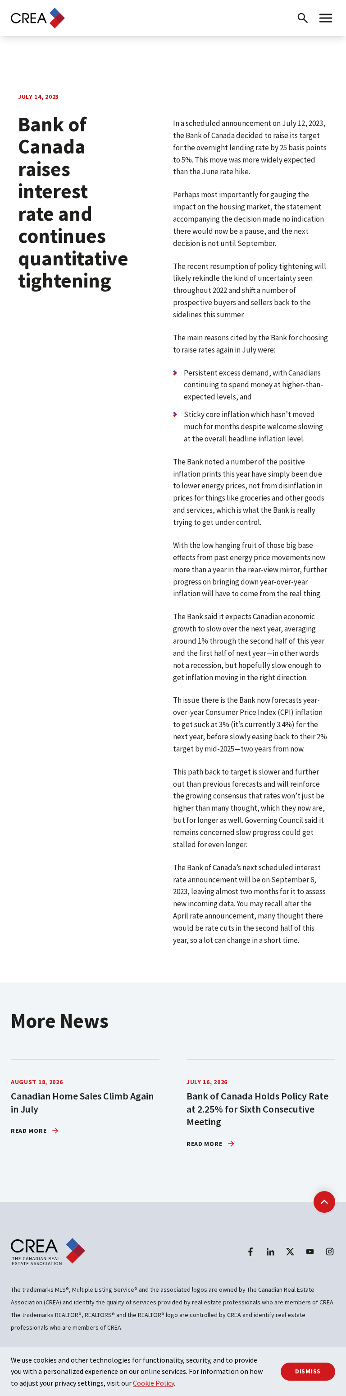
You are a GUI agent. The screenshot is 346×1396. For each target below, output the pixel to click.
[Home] (38, 18)
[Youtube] (310, 1251)
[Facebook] (250, 1251)
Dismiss (308, 1371)
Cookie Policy (153, 1382)
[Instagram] (329, 1251)
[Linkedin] (270, 1251)
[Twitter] (290, 1251)
